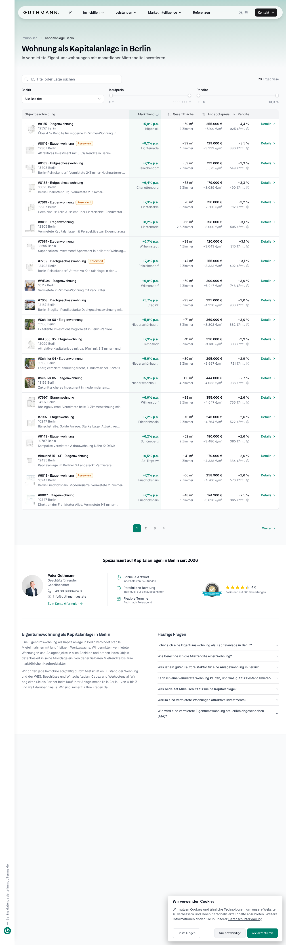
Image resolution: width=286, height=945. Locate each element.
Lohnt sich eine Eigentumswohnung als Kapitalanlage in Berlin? (205, 645)
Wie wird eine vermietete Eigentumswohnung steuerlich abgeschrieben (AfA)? (211, 713)
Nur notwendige (230, 933)
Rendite (243, 114)
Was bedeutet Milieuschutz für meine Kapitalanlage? (197, 689)
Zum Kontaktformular (63, 603)
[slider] (111, 95)
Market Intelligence (162, 12)
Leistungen (124, 12)
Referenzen (201, 12)
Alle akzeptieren (262, 933)
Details (266, 124)
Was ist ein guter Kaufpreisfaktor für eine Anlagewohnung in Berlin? (208, 667)
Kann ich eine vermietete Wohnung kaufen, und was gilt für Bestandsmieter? (214, 678)
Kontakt (263, 12)
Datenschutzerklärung (245, 919)
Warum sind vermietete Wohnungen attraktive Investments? (202, 700)
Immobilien (91, 12)
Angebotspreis (219, 114)
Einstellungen (186, 933)
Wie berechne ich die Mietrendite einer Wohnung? (195, 656)
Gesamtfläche (183, 114)
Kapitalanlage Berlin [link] (59, 38)
